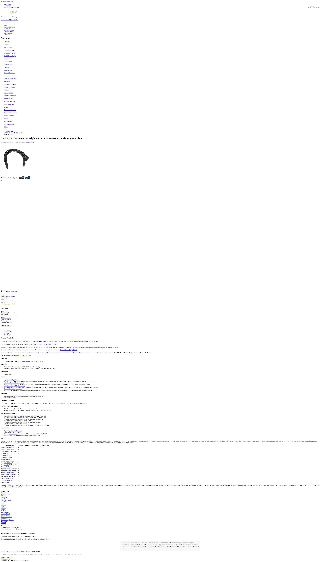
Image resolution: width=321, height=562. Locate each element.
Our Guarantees (5, 512)
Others (6, 127)
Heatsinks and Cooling (10, 84)
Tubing (6, 118)
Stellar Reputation (9, 447)
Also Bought (7, 334)
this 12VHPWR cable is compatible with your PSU (17, 341)
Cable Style (8, 455)
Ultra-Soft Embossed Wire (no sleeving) (14, 386)
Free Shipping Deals (9, 50)
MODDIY (31, 142)
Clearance (6, 44)
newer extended (13, 434)
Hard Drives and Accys (10, 78)
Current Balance (9, 472)
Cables (6, 58)
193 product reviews (9, 296)
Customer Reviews (6, 500)
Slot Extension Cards (9, 101)
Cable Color (8, 457)
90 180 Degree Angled (10, 56)
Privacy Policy (4, 518)
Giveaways (7, 41)
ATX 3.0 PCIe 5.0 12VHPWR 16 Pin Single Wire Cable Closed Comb (67, 403)
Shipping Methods (5, 515)
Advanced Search (5, 20)
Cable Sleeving (8, 61)
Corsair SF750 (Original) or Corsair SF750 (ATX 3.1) (43, 344)
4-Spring (8, 470)
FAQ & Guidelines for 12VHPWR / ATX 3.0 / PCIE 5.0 (16, 355)
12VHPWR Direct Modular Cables (13, 133)
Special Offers (8, 47)
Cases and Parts (8, 64)
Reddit (2, 503)
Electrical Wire (8, 70)
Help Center (4, 496)
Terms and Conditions (6, 517)
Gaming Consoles (8, 76)
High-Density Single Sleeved (11, 380)
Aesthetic (8, 467)
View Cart (317, 7)
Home (5, 130)
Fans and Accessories (9, 73)
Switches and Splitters (10, 110)
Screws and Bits (8, 98)
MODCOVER (5, 524)
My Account (7, 4)
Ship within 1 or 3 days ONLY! (68, 350)
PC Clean (6, 90)
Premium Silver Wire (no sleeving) (13, 389)
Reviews (6, 333)
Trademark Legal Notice (7, 520)
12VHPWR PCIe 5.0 (9, 53)
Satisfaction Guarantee (10, 451)
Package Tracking (5, 494)
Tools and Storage (9, 115)
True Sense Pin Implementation (81, 352)
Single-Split (19, 435)
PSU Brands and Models (9, 474)
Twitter (2, 506)
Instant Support (10, 478)
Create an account (14, 7)
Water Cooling (8, 121)
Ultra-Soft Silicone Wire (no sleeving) (14, 383)
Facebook (3, 505)
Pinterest (3, 509)
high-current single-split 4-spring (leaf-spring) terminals (43, 352)
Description (7, 330)
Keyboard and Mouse (9, 87)
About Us (3, 499)
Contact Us (4, 497)
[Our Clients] (25, 539)
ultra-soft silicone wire (16, 431)
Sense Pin (6, 465)
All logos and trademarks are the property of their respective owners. (48, 560)
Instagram (3, 508)
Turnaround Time (8, 480)
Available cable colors (10, 397)
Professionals (10, 449)
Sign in (6, 7)
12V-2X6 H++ (8, 463)
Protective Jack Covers (10, 95)
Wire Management (9, 124)
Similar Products (8, 331)
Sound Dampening (9, 104)
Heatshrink (7, 81)
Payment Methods (5, 514)
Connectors (7, 67)
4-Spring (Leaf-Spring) (28, 435)
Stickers (6, 107)
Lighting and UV (8, 93)
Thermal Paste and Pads (10, 112)
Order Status (7, 5)
